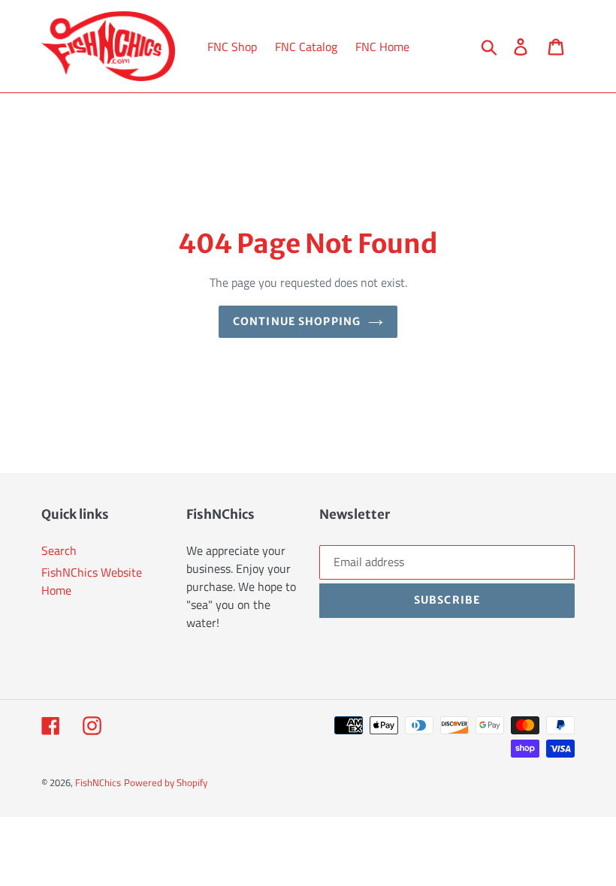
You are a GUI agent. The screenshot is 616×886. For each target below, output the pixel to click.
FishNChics (98, 782)
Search (59, 550)
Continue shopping (297, 321)
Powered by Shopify (165, 782)
